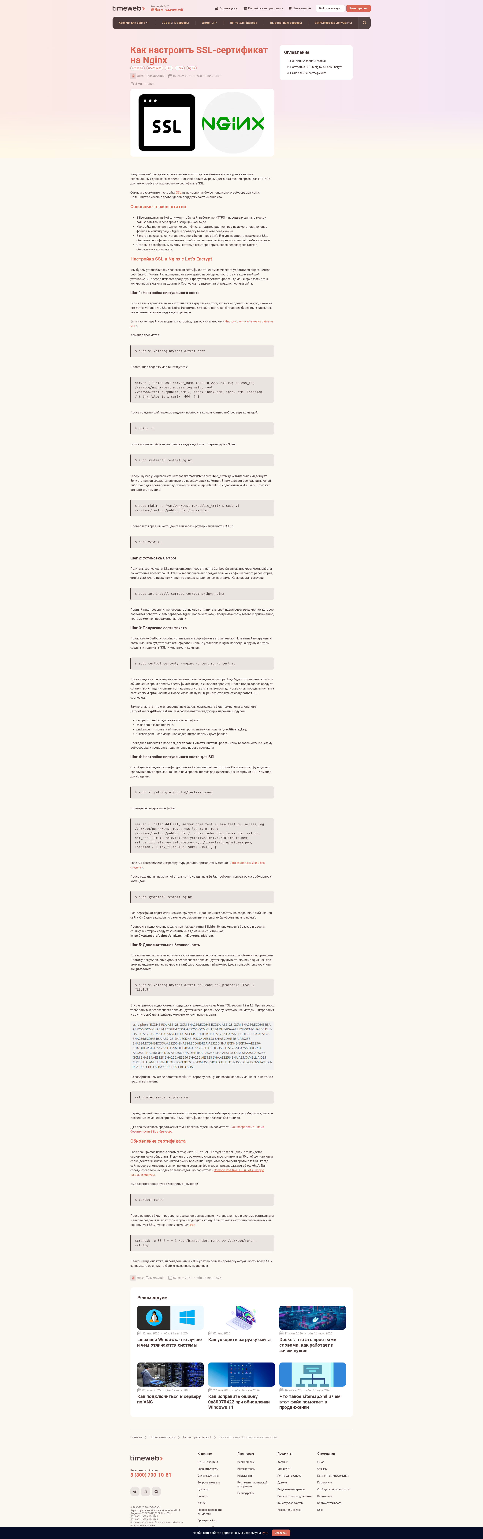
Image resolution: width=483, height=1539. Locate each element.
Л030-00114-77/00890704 (144, 1516)
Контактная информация (333, 1475)
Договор (203, 1489)
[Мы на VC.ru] (145, 1491)
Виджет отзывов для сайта (294, 1496)
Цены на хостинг (208, 1462)
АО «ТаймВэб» (152, 1507)
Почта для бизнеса (289, 1475)
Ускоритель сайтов (289, 1509)
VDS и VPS (283, 1468)
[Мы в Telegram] (134, 1491)
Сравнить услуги (208, 1468)
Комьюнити (324, 1482)
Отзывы (322, 1468)
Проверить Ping (207, 1520)
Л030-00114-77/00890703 (144, 1519)
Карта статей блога (329, 1502)
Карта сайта (325, 1496)
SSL (178, 192)
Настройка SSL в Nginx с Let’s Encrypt (316, 67)
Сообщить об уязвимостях (334, 1489)
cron (192, 1225)
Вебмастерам (246, 1462)
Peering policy (245, 1493)
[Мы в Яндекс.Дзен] (156, 1491)
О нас (320, 1462)
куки (265, 1533)
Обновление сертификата (308, 73)
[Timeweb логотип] (129, 8)
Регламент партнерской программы (252, 1484)
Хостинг (282, 1462)
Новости (203, 1496)
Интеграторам (246, 1468)
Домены (282, 1482)
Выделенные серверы (291, 1489)
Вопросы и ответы (209, 1482)
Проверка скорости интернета (210, 1511)
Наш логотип (245, 1475)
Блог (320, 1509)
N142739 (166, 1513)
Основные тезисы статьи (308, 61)
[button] (167, 8)
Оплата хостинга (208, 1475)
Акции (202, 1502)
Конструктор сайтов (290, 1502)
